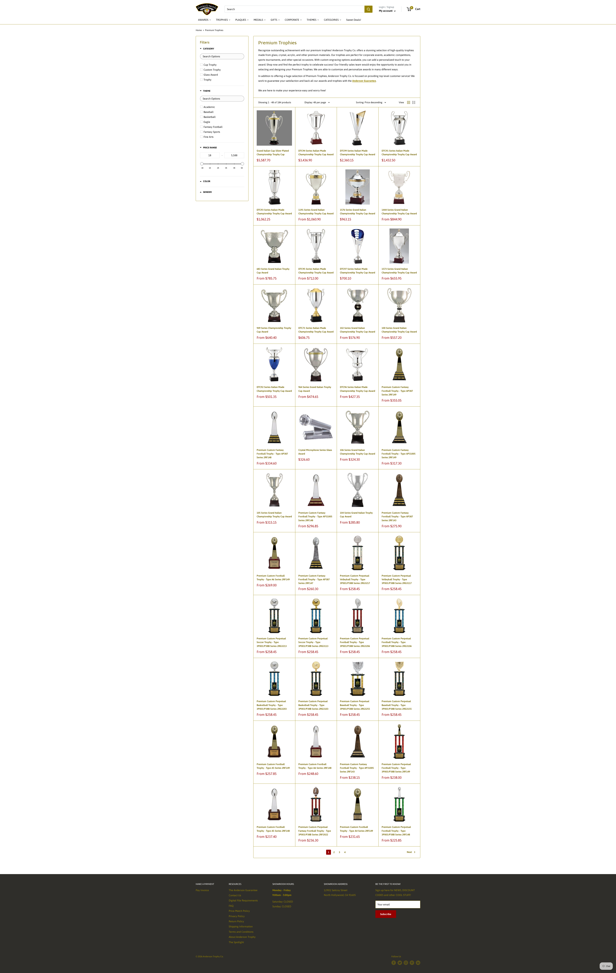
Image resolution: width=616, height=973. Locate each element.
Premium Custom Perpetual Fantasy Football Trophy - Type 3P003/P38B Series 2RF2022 (314, 831)
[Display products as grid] (408, 102)
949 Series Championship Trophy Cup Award (274, 330)
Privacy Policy (237, 916)
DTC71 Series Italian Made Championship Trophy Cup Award (316, 330)
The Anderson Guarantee (243, 890)
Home (199, 30)
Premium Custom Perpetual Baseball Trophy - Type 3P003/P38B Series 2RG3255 (355, 705)
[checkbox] (223, 65)
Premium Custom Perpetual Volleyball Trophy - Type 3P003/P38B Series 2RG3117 (397, 579)
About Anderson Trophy (242, 936)
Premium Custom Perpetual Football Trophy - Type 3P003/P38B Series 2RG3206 (355, 642)
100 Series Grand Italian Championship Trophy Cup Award (399, 330)
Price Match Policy (239, 910)
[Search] (368, 9)
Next (409, 852)
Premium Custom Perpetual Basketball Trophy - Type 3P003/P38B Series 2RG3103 (313, 705)
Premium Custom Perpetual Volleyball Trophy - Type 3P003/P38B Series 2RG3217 (355, 579)
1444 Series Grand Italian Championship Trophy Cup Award (399, 211)
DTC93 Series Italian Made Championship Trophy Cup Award (274, 211)
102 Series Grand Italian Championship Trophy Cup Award (357, 330)
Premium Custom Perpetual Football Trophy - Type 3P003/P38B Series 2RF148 (396, 831)
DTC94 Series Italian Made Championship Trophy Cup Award (316, 152)
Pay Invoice (202, 890)
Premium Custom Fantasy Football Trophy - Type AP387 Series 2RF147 (314, 579)
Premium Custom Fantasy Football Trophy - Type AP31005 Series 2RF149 (398, 454)
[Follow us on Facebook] (393, 962)
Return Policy (236, 921)
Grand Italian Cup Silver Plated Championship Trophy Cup (273, 152)
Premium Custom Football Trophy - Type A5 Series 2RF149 (273, 766)
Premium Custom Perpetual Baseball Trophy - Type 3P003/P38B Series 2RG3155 (397, 705)
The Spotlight (236, 942)
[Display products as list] (413, 102)
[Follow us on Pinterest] (412, 962)
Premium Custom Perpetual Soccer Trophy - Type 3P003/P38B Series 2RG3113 (313, 642)
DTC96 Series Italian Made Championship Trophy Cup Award (357, 389)
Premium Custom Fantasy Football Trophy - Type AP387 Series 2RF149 (397, 391)
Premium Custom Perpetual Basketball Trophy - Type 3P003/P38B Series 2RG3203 (272, 705)
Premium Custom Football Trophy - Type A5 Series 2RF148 (273, 829)
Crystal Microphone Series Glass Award (315, 452)
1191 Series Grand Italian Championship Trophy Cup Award (316, 211)
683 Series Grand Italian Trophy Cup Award (273, 270)
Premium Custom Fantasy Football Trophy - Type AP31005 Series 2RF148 (315, 516)
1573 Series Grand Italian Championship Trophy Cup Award (399, 270)
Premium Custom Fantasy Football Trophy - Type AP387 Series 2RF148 (272, 454)
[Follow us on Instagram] (406, 962)
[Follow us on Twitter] (400, 962)
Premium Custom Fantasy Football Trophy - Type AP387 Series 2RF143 (397, 516)
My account (386, 10)
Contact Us (235, 895)
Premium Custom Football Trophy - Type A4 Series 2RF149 (356, 829)
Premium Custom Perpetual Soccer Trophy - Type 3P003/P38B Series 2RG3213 (272, 642)
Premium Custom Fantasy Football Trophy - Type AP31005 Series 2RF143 (357, 768)
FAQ (231, 905)
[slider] (201, 163)
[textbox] (222, 56)
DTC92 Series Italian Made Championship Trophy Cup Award (274, 389)
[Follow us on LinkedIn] (418, 962)
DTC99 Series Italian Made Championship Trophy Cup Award (357, 152)
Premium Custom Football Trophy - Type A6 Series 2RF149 (273, 577)
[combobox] (294, 9)
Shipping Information (241, 926)
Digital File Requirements (243, 900)
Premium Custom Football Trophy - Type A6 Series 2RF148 (314, 766)
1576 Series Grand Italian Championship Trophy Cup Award (357, 211)
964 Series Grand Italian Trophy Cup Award (314, 389)
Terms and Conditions (241, 931)
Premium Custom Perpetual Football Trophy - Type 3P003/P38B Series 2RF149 (396, 768)
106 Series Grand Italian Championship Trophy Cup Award (357, 452)
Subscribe (385, 914)
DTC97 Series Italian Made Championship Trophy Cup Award (357, 270)
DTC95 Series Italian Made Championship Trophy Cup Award (316, 270)
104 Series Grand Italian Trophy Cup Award (356, 514)
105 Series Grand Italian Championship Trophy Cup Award (274, 514)
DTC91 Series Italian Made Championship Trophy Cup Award (399, 152)
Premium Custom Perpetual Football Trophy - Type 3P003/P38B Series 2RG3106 (397, 642)
